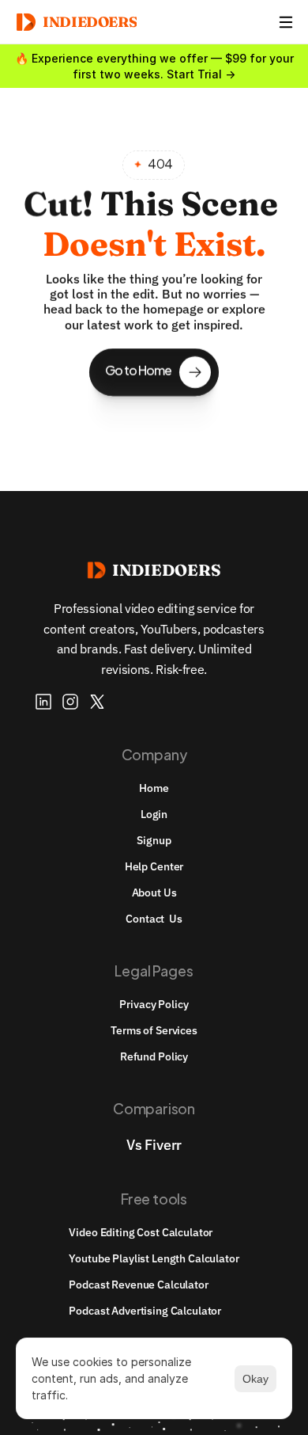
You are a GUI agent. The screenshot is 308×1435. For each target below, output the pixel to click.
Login (154, 814)
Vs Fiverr (154, 1145)
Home (153, 788)
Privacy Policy (153, 1004)
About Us (154, 892)
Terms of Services (154, 1030)
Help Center (154, 866)
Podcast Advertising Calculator (145, 1311)
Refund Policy (154, 1056)
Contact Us (154, 919)
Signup (154, 840)
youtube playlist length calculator (154, 1258)
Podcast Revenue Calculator (138, 1284)
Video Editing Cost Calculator (140, 1232)
